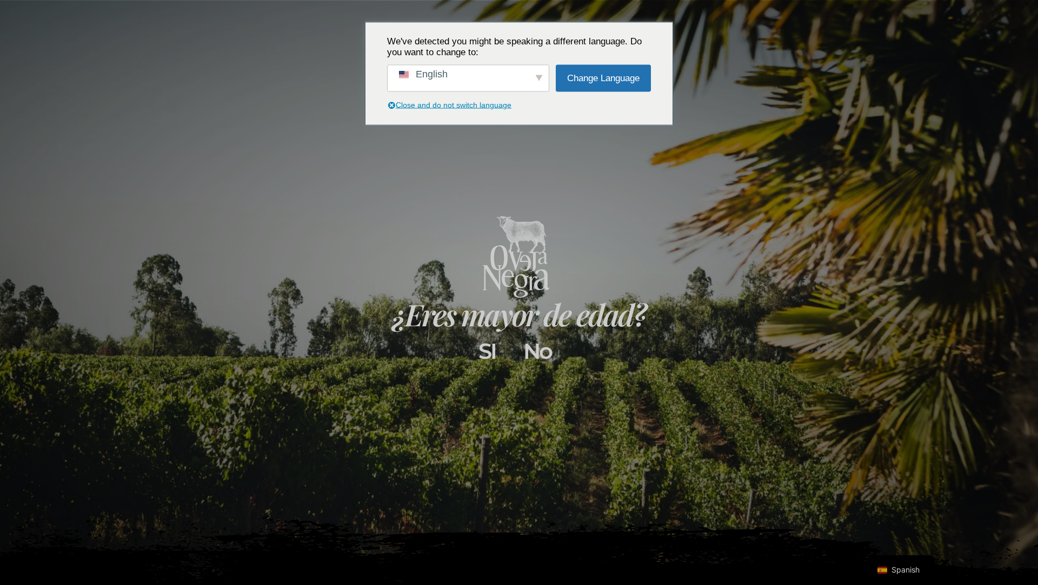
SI (487, 351)
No (537, 351)
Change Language (603, 78)
